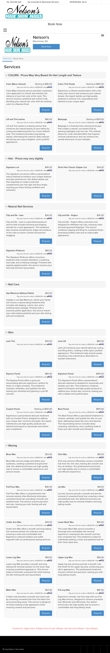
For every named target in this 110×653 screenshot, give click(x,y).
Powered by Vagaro (21, 628)
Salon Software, (37, 628)
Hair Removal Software (74, 628)
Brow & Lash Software (53, 628)
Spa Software (92, 628)
